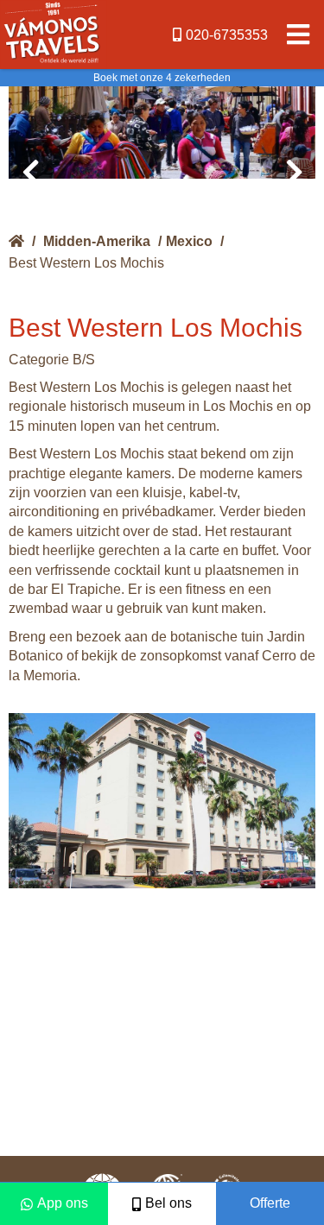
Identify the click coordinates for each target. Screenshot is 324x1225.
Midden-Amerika (96, 241)
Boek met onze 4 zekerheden (162, 78)
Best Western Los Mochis (86, 263)
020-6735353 (227, 35)
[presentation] (30, 173)
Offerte (270, 1203)
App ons (62, 1203)
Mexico (189, 241)
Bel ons (168, 1203)
